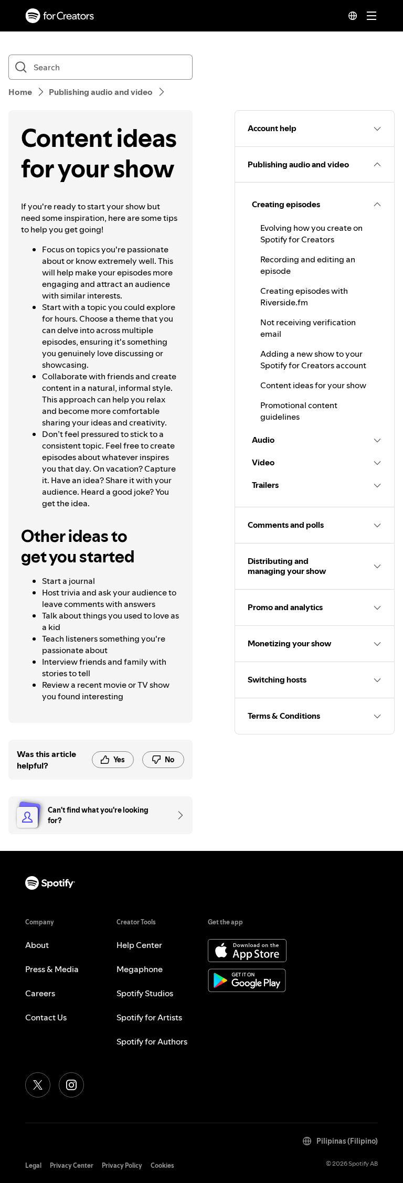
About (37, 945)
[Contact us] (176, 815)
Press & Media (52, 969)
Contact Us (46, 1017)
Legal (33, 1165)
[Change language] (352, 15)
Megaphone (139, 969)
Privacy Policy (122, 1165)
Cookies (162, 1165)
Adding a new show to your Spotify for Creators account (313, 359)
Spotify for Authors (151, 1041)
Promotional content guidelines (298, 410)
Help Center (139, 945)
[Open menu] (371, 15)
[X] (37, 1084)
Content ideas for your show (313, 385)
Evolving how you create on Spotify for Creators (311, 233)
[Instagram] (71, 1084)
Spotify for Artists (149, 1017)
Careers (40, 993)
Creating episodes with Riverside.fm (304, 296)
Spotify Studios (144, 993)
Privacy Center (71, 1165)
